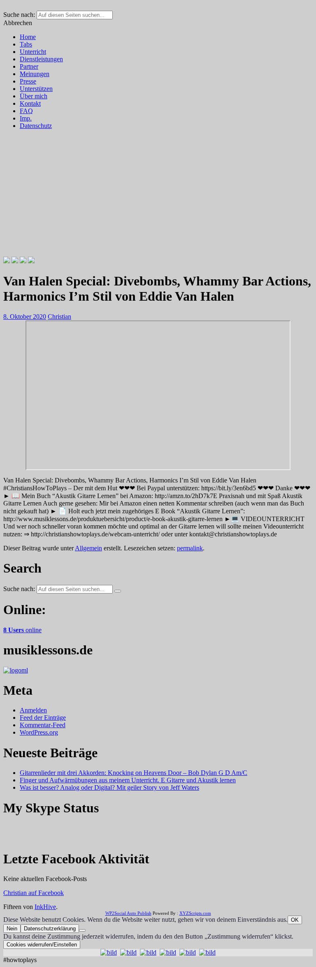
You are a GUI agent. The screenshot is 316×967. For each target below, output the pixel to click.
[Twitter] (15, 260)
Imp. (26, 118)
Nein (12, 928)
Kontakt (30, 103)
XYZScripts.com (195, 913)
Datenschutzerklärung (50, 928)
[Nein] (82, 930)
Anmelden (33, 710)
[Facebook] (6, 260)
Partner (29, 66)
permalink (190, 548)
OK (295, 920)
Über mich (33, 96)
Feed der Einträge (43, 717)
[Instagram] (23, 260)
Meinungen (34, 73)
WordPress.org (39, 732)
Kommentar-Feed (42, 724)
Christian (59, 316)
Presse (28, 81)
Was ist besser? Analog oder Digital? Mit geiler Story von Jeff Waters (109, 787)
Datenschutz (36, 125)
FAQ (26, 110)
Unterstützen (36, 88)
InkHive (45, 906)
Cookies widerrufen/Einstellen (42, 944)
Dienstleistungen (41, 59)
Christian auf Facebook (33, 892)
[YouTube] (31, 260)
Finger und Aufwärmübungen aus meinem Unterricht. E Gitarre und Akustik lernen (128, 780)
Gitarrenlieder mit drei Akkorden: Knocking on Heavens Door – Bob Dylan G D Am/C (133, 772)
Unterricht (33, 51)
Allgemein (88, 548)
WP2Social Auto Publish (128, 913)
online (22, 629)
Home (28, 36)
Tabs (26, 44)
